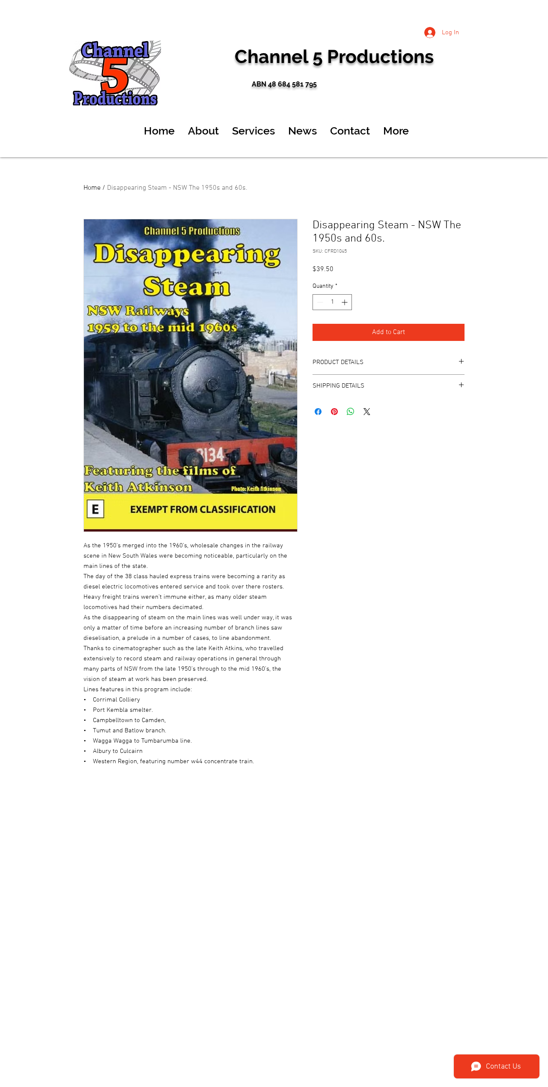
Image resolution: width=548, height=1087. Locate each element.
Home (92, 188)
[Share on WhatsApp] (350, 411)
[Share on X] (367, 411)
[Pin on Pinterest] (334, 411)
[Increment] (345, 302)
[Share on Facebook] (318, 411)
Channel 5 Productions (334, 56)
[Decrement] (319, 302)
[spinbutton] (332, 302)
